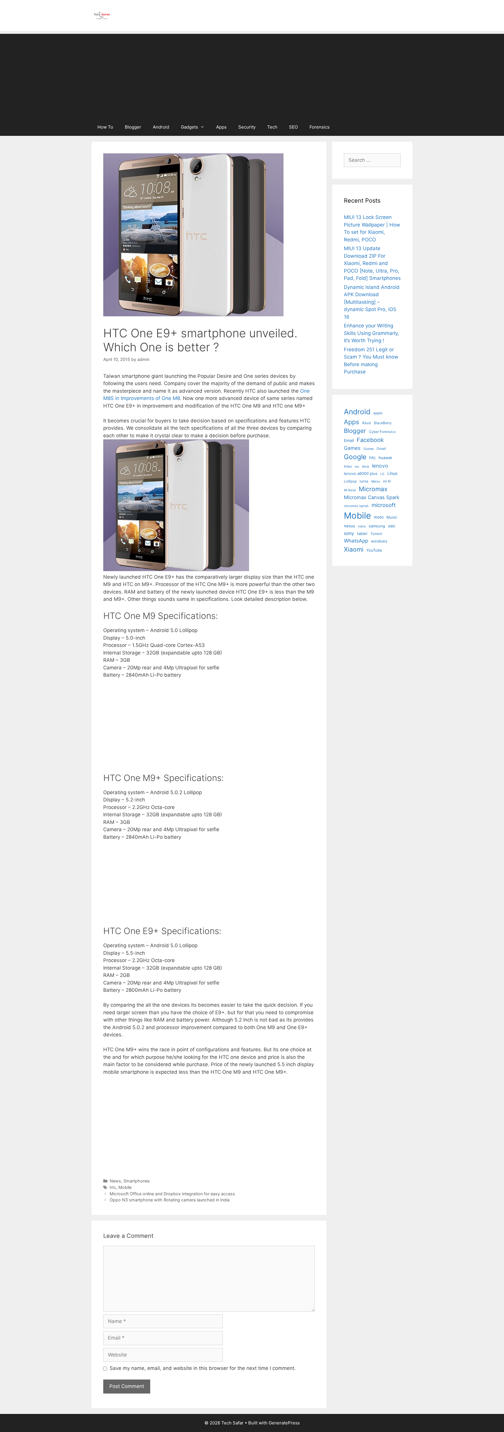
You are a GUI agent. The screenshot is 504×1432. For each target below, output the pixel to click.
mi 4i (387, 481)
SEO (293, 127)
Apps (221, 127)
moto (379, 517)
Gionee (368, 449)
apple (377, 413)
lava (365, 466)
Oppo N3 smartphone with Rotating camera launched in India (170, 1199)
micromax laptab (356, 506)
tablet (362, 533)
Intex (348, 466)
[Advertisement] (252, 74)
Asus (366, 422)
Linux (392, 473)
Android (161, 127)
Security (247, 127)
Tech (272, 127)
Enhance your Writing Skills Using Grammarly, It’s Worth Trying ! (371, 333)
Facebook (370, 439)
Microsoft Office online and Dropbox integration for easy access (172, 1193)
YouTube (374, 550)
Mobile (125, 1187)
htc (113, 1187)
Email (349, 440)
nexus (349, 526)
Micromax (373, 489)
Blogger (133, 127)
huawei (385, 457)
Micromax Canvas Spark (371, 497)
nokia (362, 526)
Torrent (376, 533)
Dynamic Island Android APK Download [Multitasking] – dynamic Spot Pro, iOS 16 (372, 302)
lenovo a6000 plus (360, 473)
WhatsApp (356, 541)
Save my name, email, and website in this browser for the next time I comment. (203, 1368)
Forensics (319, 127)
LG (382, 474)
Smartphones (136, 1180)
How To (105, 127)
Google (355, 457)
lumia (364, 481)
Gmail (381, 448)
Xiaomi (353, 549)
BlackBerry (383, 423)
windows (379, 541)
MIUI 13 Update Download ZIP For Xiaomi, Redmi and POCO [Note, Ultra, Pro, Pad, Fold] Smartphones (372, 263)
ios (357, 466)
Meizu (375, 481)
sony (349, 533)
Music (391, 517)
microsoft (384, 505)
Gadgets (189, 127)
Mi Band (350, 490)
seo (391, 525)
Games (352, 448)
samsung (377, 526)
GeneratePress (284, 1423)
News (115, 1180)
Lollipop (350, 481)
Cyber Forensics (382, 431)
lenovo (380, 466)
